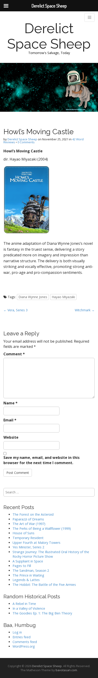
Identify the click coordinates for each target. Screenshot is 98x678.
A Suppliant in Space (28, 561)
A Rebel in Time (24, 603)
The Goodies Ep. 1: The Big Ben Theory (42, 613)
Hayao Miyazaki (63, 297)
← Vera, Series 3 (15, 310)
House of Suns (23, 533)
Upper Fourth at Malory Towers (36, 542)
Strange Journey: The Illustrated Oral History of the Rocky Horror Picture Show (51, 554)
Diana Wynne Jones (32, 297)
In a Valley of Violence (29, 608)
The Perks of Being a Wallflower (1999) (42, 528)
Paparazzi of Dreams (28, 519)
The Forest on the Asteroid (33, 514)
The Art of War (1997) (29, 524)
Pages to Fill (22, 566)
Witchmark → (85, 310)
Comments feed (25, 642)
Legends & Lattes (26, 580)
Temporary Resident (28, 538)
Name (10, 403)
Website (10, 437)
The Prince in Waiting (28, 575)
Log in (17, 632)
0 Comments (26, 142)
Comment (14, 353)
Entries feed (22, 637)
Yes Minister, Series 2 (28, 547)
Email (9, 420)
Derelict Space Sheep (49, 36)
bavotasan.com (66, 670)
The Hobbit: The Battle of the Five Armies (44, 584)
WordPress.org (24, 646)
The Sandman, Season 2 (31, 570)
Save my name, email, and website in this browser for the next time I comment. (41, 460)
